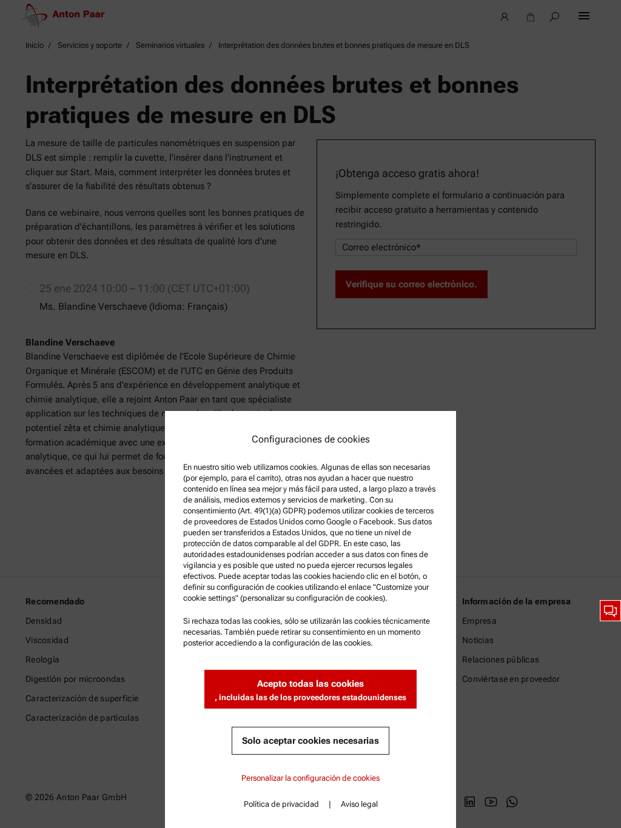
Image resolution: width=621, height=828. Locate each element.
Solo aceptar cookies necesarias (310, 740)
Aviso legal (359, 804)
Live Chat (610, 610)
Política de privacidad (281, 804)
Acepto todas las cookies (310, 690)
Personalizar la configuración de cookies (310, 778)
